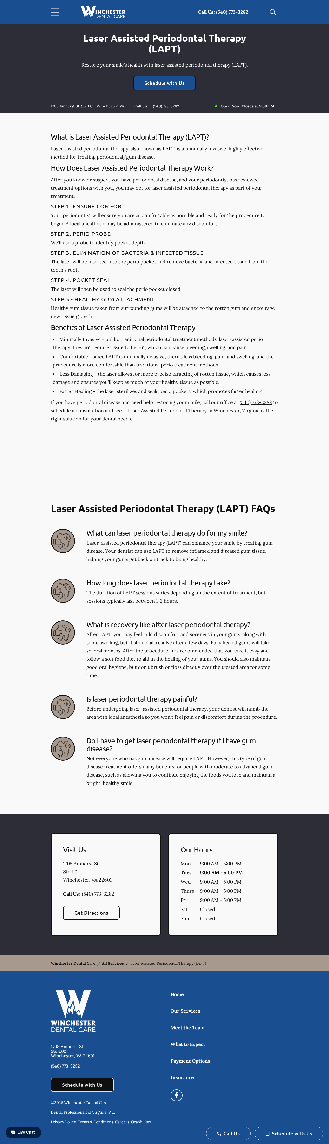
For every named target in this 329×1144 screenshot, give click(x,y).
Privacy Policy (63, 1121)
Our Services (185, 1011)
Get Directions (91, 913)
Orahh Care (141, 1121)
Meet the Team (187, 1027)
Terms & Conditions (95, 1121)
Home (177, 994)
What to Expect (188, 1044)
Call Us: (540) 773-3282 (223, 12)
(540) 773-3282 (166, 106)
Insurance (182, 1077)
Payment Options (190, 1061)
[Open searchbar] (273, 12)
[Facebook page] (177, 1095)
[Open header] (56, 12)
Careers (122, 1121)
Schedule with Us (165, 83)
